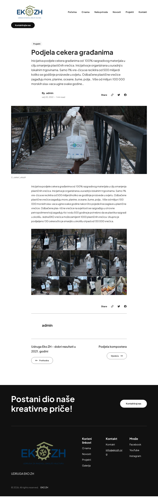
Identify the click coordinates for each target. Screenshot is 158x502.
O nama (86, 448)
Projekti (36, 44)
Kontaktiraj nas (133, 403)
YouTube (134, 450)
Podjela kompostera (113, 346)
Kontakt (110, 444)
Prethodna (44, 360)
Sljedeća (115, 356)
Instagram (135, 455)
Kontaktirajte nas (23, 25)
